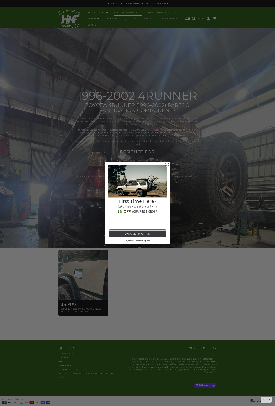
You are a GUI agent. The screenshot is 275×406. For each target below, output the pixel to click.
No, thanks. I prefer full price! (137, 241)
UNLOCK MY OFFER (137, 234)
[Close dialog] (167, 164)
